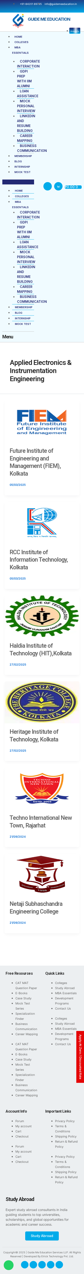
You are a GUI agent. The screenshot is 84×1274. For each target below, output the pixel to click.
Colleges (21, 42)
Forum (19, 1121)
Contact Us (63, 1008)
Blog (18, 161)
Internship (22, 166)
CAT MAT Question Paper (26, 985)
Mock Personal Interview (26, 106)
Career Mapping (26, 1034)
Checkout (22, 1136)
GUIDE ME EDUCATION (49, 19)
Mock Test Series (22, 1006)
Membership (23, 156)
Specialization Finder (25, 1016)
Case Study (23, 998)
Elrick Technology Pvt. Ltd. (57, 1256)
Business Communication (26, 1026)
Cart (18, 1131)
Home (18, 36)
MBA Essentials (66, 993)
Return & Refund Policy (66, 1144)
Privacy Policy (65, 1121)
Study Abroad (65, 988)
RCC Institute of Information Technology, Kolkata (39, 560)
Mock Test (22, 172)
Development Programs (64, 1001)
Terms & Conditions (62, 1128)
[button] (18, 182)
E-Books (21, 993)
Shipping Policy (66, 1136)
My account (23, 1126)
